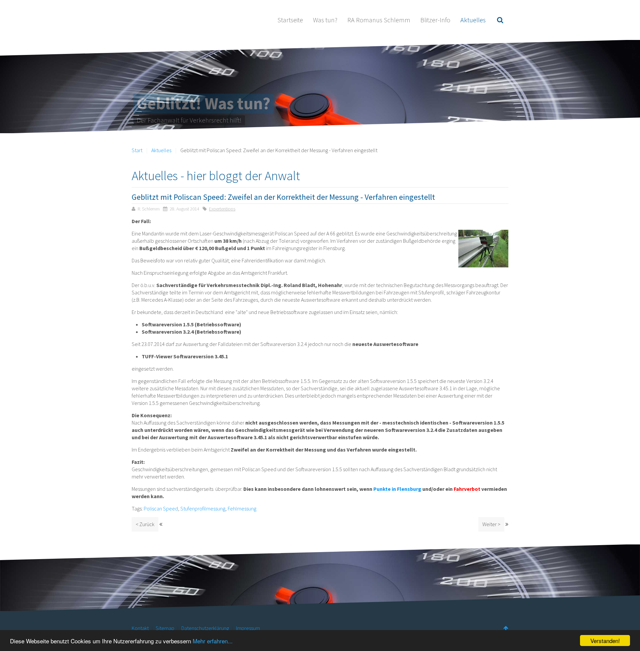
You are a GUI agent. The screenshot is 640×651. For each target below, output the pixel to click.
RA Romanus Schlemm (378, 20)
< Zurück (145, 524)
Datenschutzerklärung (205, 628)
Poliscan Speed (161, 508)
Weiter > (491, 524)
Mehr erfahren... (213, 641)
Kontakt (140, 628)
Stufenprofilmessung (202, 508)
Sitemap (165, 628)
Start (137, 150)
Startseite (290, 20)
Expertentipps (222, 209)
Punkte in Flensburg (397, 489)
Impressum (248, 628)
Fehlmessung (242, 508)
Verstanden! (605, 640)
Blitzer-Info (435, 20)
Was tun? (325, 20)
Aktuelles (473, 20)
